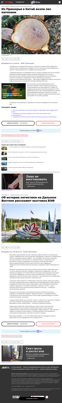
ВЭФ (2, 243)
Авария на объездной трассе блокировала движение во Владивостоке (26, 162)
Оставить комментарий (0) (48, 123)
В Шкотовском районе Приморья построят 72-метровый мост (24, 157)
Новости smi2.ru (6, 190)
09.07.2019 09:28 (5, 6)
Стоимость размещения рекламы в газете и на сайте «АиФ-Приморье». (41, 367)
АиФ (11, 55)
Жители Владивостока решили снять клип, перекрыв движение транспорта (27, 152)
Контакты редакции (16, 367)
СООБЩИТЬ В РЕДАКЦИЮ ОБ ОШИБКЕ (48, 369)
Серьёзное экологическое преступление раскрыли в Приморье (34, 117)
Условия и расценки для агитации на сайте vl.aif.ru (24, 369)
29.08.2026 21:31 (5, 195)
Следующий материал (32, 398)
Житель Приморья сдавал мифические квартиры (20, 167)
